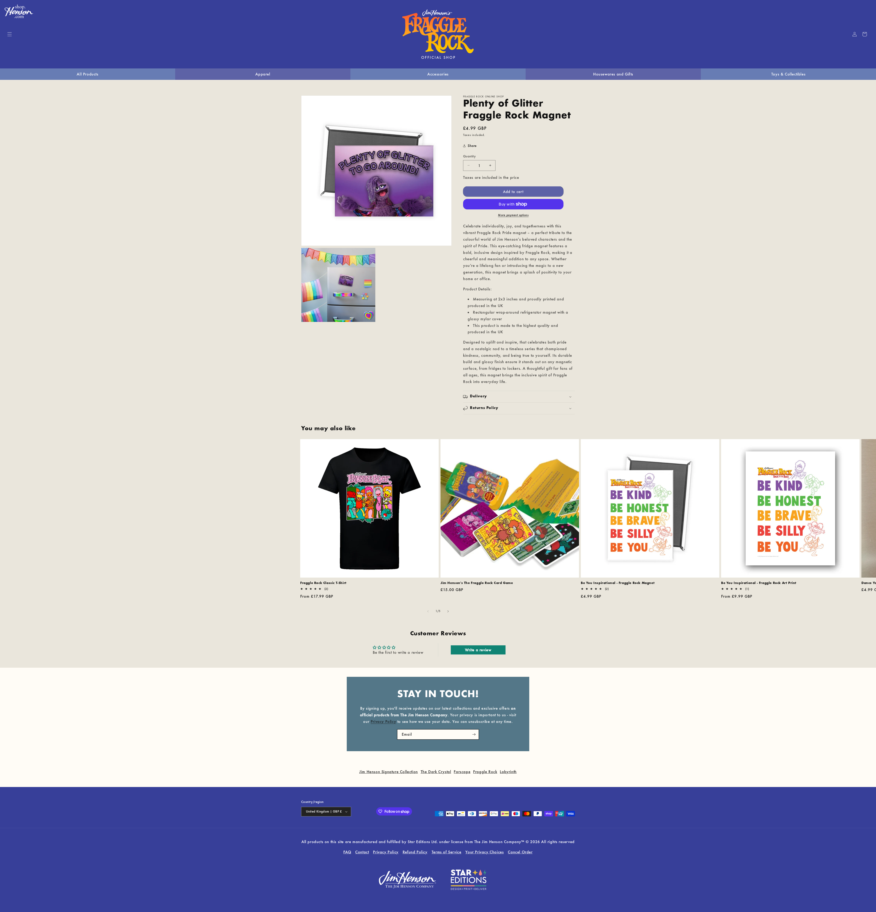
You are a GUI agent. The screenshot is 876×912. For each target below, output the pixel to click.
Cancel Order (520, 851)
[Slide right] (448, 611)
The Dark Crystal (436, 771)
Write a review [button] (478, 649)
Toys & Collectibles (788, 74)
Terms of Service (446, 851)
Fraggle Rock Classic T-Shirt (323, 583)
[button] (10, 34)
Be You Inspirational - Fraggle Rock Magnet (617, 583)
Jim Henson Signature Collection (388, 771)
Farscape (462, 771)
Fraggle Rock (485, 771)
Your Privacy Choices (484, 851)
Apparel (262, 74)
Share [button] (472, 145)
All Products (87, 74)
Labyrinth (508, 771)
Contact (362, 851)
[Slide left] (428, 611)
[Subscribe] (474, 734)
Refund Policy (415, 851)
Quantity (469, 156)
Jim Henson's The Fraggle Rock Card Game (477, 583)
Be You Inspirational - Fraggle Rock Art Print (758, 583)
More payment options (513, 215)
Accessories (438, 74)
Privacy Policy (383, 721)
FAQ (347, 851)
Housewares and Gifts (613, 74)
